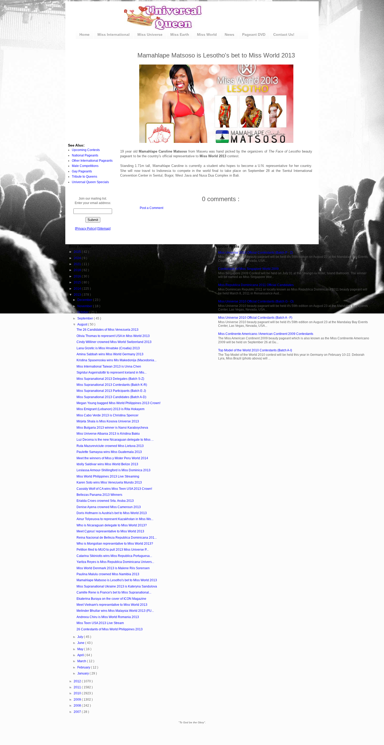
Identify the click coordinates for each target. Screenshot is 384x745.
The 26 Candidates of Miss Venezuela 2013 (107, 329)
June (81, 643)
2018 (78, 270)
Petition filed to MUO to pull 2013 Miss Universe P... (113, 549)
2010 (78, 693)
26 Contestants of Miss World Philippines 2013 (110, 629)
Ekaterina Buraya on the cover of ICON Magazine (111, 599)
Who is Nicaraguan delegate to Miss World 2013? (112, 525)
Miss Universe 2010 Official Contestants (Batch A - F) (255, 317)
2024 (78, 258)
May (80, 649)
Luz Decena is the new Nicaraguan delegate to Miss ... (115, 439)
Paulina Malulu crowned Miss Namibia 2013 (108, 574)
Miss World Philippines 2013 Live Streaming (108, 476)
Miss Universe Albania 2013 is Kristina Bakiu (108, 433)
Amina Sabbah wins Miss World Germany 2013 (110, 354)
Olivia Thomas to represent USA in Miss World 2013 (113, 336)
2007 (78, 712)
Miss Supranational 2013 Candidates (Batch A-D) (111, 397)
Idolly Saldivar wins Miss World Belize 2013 (107, 464)
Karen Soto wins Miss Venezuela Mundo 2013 (109, 482)
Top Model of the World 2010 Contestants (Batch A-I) (255, 350)
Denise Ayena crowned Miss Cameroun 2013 (109, 507)
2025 (78, 252)
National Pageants (85, 155)
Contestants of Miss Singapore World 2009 (248, 269)
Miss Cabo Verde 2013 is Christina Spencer (107, 415)
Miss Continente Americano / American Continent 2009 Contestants (265, 334)
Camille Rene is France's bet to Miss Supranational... (114, 592)
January (83, 673)
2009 (78, 699)
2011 (78, 687)
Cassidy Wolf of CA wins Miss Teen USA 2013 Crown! (114, 489)
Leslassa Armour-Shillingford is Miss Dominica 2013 (113, 470)
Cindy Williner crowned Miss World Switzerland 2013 (114, 342)
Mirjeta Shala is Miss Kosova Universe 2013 (108, 421)
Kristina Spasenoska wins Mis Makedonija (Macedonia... (116, 360)
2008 (78, 705)
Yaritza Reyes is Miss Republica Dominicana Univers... (115, 562)
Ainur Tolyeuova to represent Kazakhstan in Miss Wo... (115, 519)
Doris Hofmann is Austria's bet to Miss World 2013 (112, 513)
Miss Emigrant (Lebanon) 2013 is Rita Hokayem (110, 409)
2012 (78, 681)
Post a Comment (151, 208)
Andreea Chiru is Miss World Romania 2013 (108, 617)
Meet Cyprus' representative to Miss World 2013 (110, 531)
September (85, 318)
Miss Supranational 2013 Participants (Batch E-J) (111, 391)
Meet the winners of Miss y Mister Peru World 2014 (112, 458)
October (83, 312)
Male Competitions (85, 166)
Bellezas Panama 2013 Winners (99, 495)
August (82, 324)
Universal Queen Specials (90, 182)
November (85, 306)
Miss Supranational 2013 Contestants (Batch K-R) (112, 385)
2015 (78, 282)
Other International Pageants (92, 160)
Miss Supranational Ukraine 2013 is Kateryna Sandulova (117, 586)
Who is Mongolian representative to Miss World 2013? (115, 543)
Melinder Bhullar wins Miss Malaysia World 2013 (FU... (115, 611)
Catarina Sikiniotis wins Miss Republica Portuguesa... (114, 556)
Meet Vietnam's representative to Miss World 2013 (112, 605)
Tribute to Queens (84, 176)
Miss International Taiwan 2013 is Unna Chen (109, 366)
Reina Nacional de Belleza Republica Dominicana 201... (117, 537)
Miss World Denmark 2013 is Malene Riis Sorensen (113, 568)
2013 (78, 294)
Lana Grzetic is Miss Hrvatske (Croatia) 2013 (108, 348)
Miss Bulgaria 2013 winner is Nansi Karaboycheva (112, 427)
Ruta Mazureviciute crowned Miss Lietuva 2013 (110, 446)
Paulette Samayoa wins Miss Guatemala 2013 (109, 452)
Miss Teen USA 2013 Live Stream (100, 623)
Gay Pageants (82, 171)
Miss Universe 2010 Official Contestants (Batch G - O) (256, 301)
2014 (78, 288)
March (82, 661)
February (84, 667)
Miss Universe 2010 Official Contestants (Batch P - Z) (255, 252)
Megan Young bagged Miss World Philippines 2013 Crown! (118, 403)
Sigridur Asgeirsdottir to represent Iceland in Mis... (112, 372)
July (80, 637)
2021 (78, 264)
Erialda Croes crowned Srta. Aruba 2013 (105, 501)
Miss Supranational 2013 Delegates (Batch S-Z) (110, 379)
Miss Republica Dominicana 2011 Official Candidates (256, 285)
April (81, 655)
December (85, 300)
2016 (78, 276)
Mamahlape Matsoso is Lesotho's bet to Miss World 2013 (117, 580)
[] (85, 228)
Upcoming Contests (86, 150)
